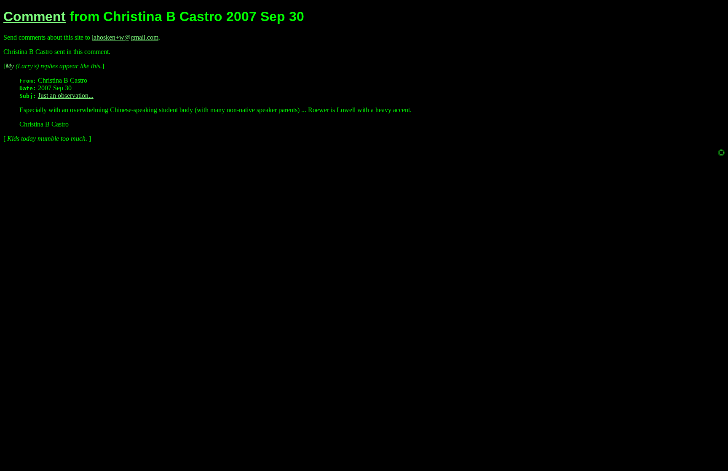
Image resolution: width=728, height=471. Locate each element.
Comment (34, 16)
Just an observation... (66, 95)
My (9, 66)
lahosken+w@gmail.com (125, 37)
